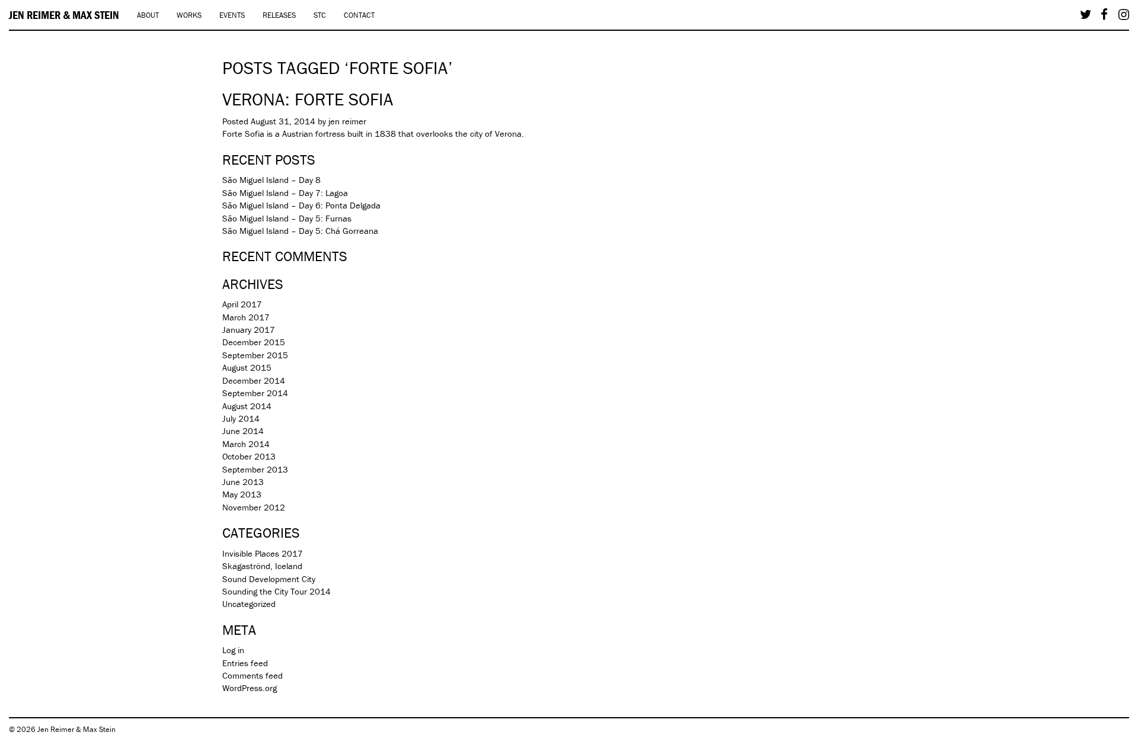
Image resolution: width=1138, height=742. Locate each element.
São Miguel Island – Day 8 (271, 179)
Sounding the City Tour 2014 (276, 591)
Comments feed (252, 675)
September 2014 (255, 393)
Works (189, 15)
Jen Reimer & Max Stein (64, 15)
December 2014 (253, 380)
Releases (279, 15)
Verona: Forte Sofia (308, 99)
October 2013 (249, 456)
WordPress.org (249, 687)
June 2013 (243, 481)
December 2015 (253, 342)
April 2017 (242, 304)
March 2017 (246, 317)
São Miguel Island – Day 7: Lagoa (285, 192)
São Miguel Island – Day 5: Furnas (286, 218)
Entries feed (245, 663)
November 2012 (253, 507)
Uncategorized (249, 603)
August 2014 (246, 406)
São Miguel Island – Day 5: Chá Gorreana (300, 230)
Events (232, 15)
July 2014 (241, 418)
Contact (359, 15)
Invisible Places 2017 (262, 553)
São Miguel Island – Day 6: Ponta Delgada (301, 205)
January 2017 (248, 329)
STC (320, 15)
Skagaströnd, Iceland (262, 565)
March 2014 (246, 443)
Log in (233, 650)
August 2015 (246, 367)
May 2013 (241, 494)
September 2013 (255, 469)
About (148, 15)
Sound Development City (268, 578)
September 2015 (255, 355)
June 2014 (243, 430)
